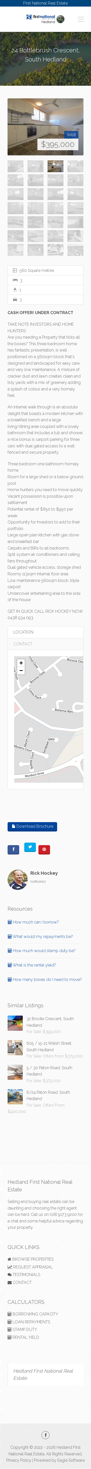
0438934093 (38, 881)
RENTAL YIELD (25, 1337)
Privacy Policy (18, 1460)
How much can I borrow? (35, 922)
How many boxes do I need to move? (47, 979)
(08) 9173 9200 (63, 1214)
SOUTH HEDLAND (45, 68)
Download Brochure (34, 826)
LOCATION (23, 632)
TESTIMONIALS (26, 1274)
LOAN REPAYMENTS (31, 1322)
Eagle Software (71, 1460)
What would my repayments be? (42, 936)
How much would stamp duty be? (44, 950)
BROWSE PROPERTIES (32, 1259)
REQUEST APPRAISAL (32, 1267)
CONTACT (22, 644)
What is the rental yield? (34, 965)
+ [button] (21, 663)
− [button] (21, 670)
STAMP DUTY (24, 1329)
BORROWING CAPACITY (35, 1314)
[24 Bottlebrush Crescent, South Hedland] (45, 126)
